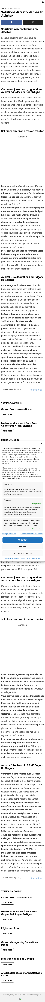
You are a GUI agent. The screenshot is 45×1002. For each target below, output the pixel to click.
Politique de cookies (12, 558)
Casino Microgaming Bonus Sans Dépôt (19, 943)
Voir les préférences (23, 553)
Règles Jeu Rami (10, 439)
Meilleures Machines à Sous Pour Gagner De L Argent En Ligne (19, 424)
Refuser (22, 546)
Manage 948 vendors (9, 533)
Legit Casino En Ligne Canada (17, 958)
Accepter (22, 540)
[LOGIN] (43, 2)
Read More (7, 414)
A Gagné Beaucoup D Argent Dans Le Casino (21, 974)
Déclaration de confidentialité (30, 558)
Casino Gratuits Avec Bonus (16, 409)
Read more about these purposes (32, 533)
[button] (41, 443)
